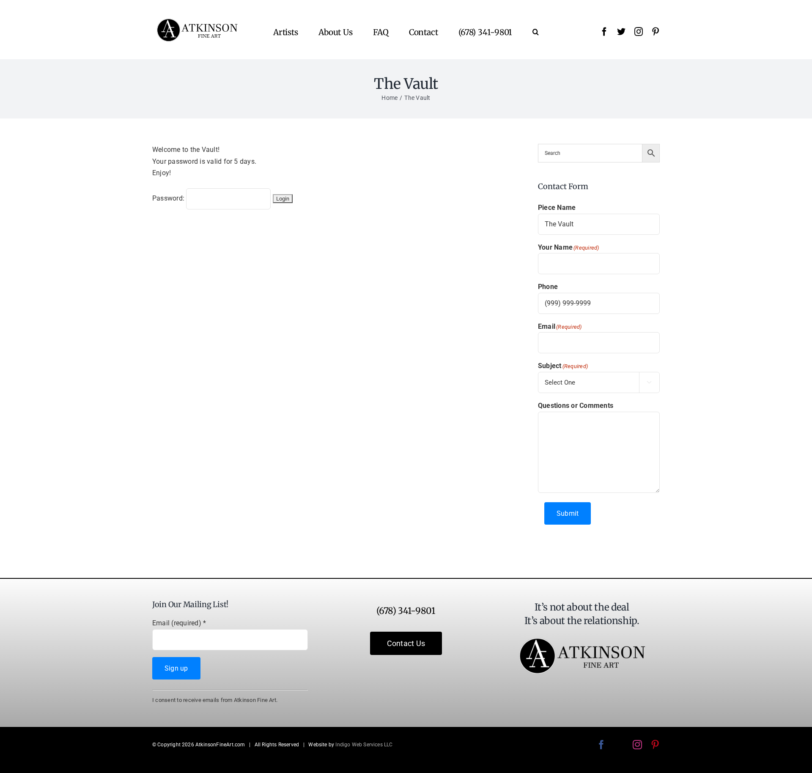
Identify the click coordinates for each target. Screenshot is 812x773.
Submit (568, 513)
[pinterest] (655, 32)
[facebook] (604, 32)
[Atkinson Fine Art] (197, 21)
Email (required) (179, 623)
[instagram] (638, 32)
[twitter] (621, 32)
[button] (535, 31)
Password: (169, 198)
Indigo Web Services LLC (363, 745)
